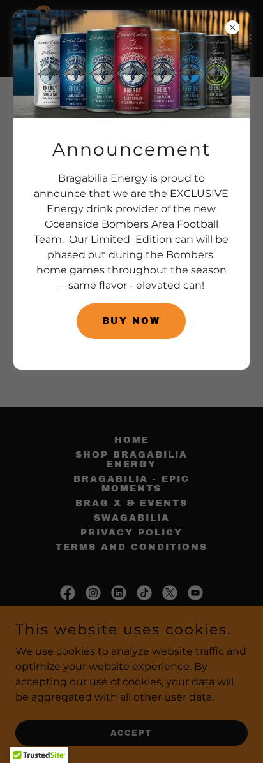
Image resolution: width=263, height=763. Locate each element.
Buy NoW (131, 321)
